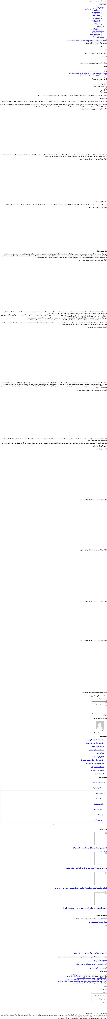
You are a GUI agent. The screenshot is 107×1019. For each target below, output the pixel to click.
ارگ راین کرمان (98, 798)
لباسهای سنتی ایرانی (97, 770)
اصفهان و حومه (96, 12)
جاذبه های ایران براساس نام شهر (95, 8)
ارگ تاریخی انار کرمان (96, 787)
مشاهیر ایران (96, 27)
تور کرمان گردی (98, 820)
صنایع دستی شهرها (95, 34)
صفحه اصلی (100, 7)
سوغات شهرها (96, 32)
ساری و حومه (96, 21)
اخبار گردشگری (98, 757)
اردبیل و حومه (96, 20)
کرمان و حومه (96, 15)
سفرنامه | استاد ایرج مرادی (95, 763)
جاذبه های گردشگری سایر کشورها (92, 760)
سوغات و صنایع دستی (98, 31)
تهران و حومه (96, 18)
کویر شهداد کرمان (97, 809)
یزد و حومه (97, 23)
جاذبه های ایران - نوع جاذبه (95, 743)
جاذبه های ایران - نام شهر (95, 739)
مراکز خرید (100, 753)
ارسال (104, 715)
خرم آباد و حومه (96, 24)
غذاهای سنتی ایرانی (97, 767)
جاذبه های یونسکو (95, 29)
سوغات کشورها (96, 35)
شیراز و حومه (96, 13)
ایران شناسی (100, 26)
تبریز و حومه (96, 16)
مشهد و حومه (96, 10)
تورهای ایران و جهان (98, 37)
